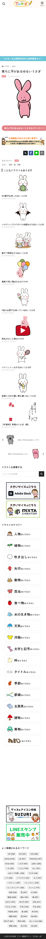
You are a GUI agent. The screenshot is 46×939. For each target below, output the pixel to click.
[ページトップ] (40, 933)
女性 (36, 902)
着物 (13, 926)
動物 (14, 66)
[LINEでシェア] (36, 153)
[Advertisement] (23, 32)
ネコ (37, 878)
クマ (8, 878)
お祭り (36, 863)
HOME (6, 66)
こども (23, 868)
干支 (36, 906)
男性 (21, 921)
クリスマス (23, 878)
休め (10, 165)
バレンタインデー (15, 887)
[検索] (41, 474)
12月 (34, 854)
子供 (24, 906)
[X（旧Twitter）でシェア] (25, 153)
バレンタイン (31, 882)
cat (22, 858)
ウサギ (33, 873)
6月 (22, 854)
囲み (24, 897)
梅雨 (13, 916)
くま (10, 868)
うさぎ (22, 863)
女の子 (23, 902)
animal (10, 858)
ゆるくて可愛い (16, 873)
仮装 (13, 892)
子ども (11, 906)
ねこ (36, 868)
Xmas (9, 863)
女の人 (10, 902)
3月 (11, 854)
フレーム (33, 887)
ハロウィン (14, 882)
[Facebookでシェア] (31, 153)
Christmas (36, 858)
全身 (19, 165)
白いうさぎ (36, 921)
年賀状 (12, 911)
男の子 (8, 921)
